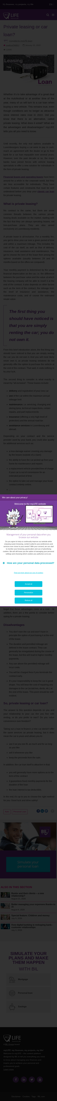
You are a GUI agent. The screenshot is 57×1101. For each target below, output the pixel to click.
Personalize (28, 593)
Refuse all (28, 600)
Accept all (28, 584)
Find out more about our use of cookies (28, 573)
